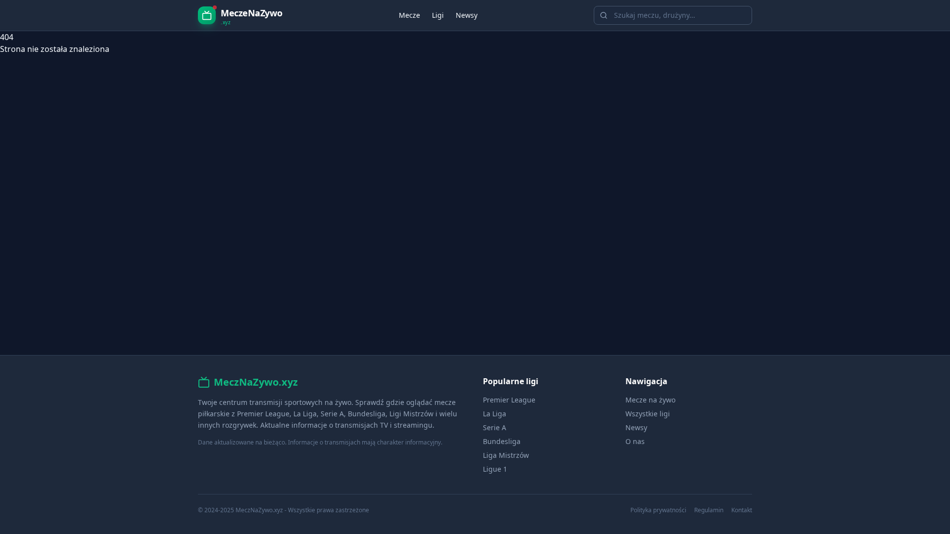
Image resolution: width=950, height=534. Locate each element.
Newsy (466, 15)
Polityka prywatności (658, 510)
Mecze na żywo (650, 399)
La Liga (494, 413)
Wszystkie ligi (647, 413)
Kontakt (741, 510)
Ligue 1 (495, 469)
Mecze (409, 15)
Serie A (494, 427)
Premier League (509, 399)
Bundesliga (502, 441)
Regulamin (708, 510)
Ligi (438, 15)
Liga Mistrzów (506, 455)
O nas (635, 441)
